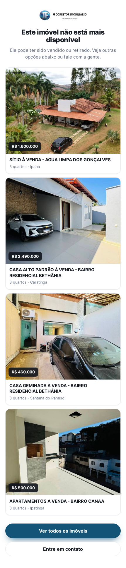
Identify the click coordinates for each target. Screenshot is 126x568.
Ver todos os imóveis (63, 531)
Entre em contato (63, 549)
